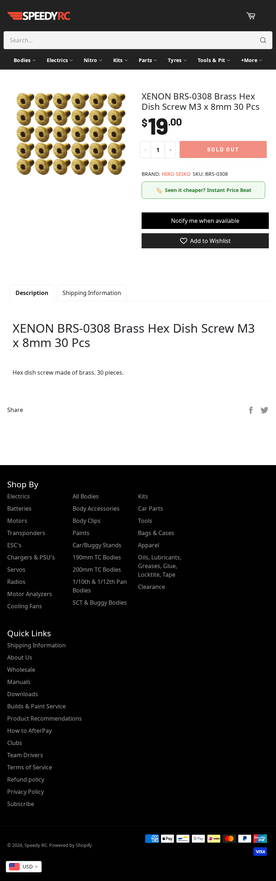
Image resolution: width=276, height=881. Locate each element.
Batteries (19, 508)
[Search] (263, 40)
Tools (145, 521)
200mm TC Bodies (97, 569)
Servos (16, 569)
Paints (81, 533)
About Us (19, 657)
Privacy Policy (25, 792)
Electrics (57, 60)
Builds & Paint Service (36, 706)
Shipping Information (92, 293)
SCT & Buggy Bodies (100, 602)
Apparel (148, 545)
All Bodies (86, 496)
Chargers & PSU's (31, 557)
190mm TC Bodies (97, 557)
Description (32, 293)
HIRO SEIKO (176, 173)
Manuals (19, 682)
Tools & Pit (211, 60)
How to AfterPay (29, 731)
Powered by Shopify (70, 845)
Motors (17, 521)
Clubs (14, 743)
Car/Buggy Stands (97, 545)
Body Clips (87, 521)
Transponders (26, 533)
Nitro (90, 60)
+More (249, 60)
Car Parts (150, 508)
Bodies (22, 60)
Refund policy (25, 779)
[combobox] (24, 866)
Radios (16, 582)
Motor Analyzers (29, 594)
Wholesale (21, 670)
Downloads (22, 694)
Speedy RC (35, 845)
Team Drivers (25, 755)
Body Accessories (96, 508)
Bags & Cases (156, 533)
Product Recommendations (44, 718)
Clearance (151, 587)
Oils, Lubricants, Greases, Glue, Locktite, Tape (159, 565)
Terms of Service (29, 767)
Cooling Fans (24, 606)
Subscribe (20, 804)
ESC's (14, 545)
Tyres (174, 60)
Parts (145, 60)
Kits (118, 60)
